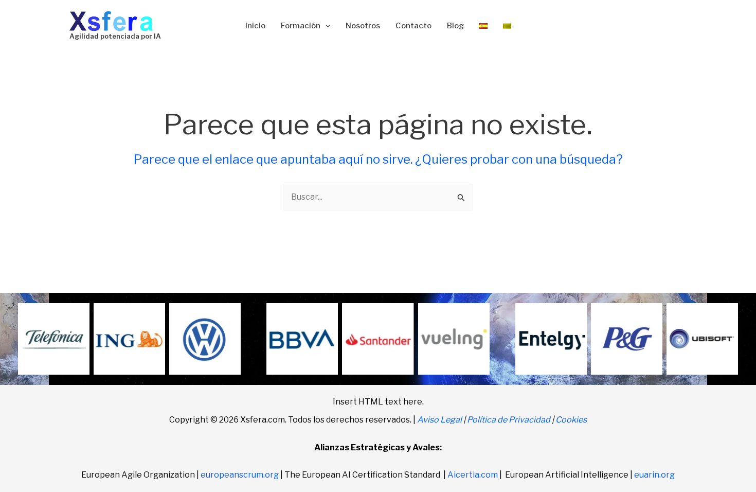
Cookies (571, 420)
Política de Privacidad (508, 420)
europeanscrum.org (240, 475)
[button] (325, 26)
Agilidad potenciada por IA (115, 36)
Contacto (413, 26)
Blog (455, 26)
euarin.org (654, 475)
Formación (300, 26)
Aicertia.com (472, 475)
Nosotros (363, 26)
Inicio (255, 26)
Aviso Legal (439, 420)
